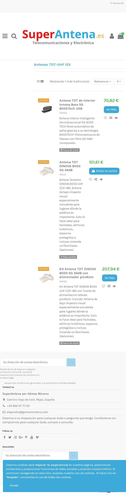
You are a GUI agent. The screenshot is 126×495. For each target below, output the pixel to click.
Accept (14, 485)
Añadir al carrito (106, 171)
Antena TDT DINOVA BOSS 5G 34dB (70, 166)
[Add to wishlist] (106, 118)
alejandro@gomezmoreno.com (27, 412)
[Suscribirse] (71, 362)
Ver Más (111, 109)
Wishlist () (118, 3)
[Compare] (112, 118)
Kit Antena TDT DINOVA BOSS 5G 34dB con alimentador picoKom (77, 273)
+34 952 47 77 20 (18, 406)
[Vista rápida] (117, 118)
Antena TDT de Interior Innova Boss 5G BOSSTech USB (77, 104)
